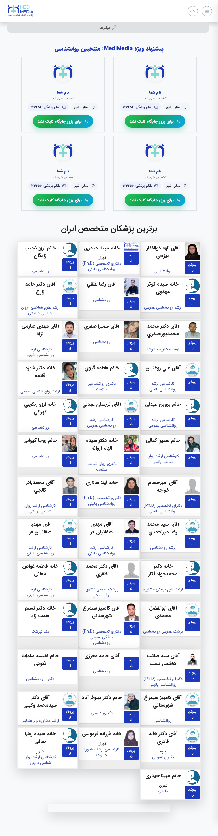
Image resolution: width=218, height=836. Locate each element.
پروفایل (192, 267)
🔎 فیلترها (108, 27)
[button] (155, 121)
